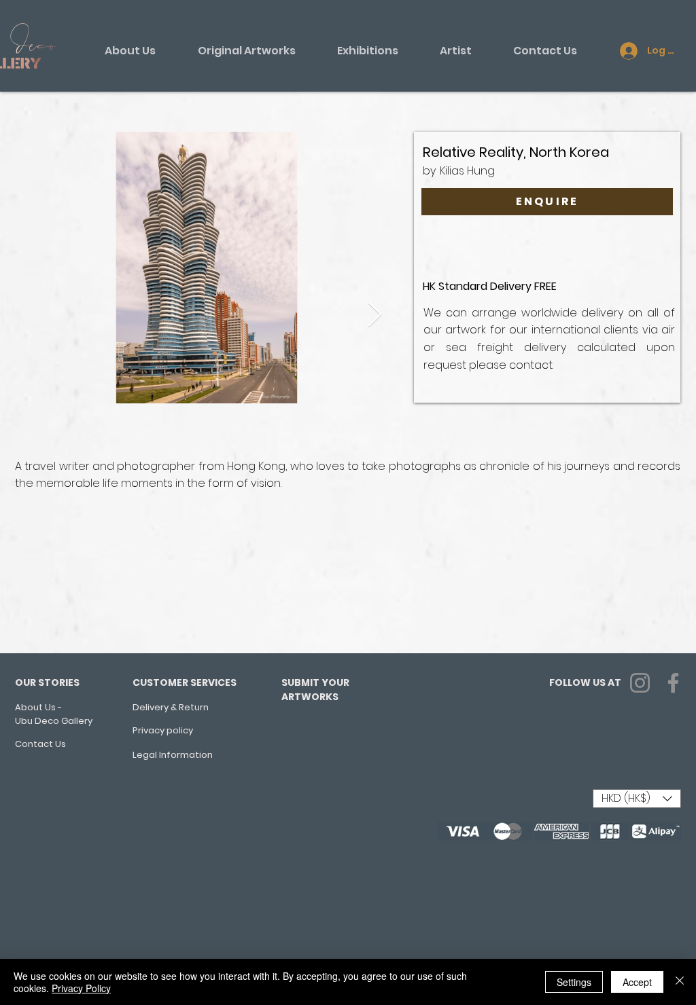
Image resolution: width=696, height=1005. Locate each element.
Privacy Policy (81, 988)
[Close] (680, 982)
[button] (637, 798)
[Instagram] (640, 683)
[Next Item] (375, 315)
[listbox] (637, 798)
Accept (637, 982)
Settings (574, 982)
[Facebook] (673, 683)
